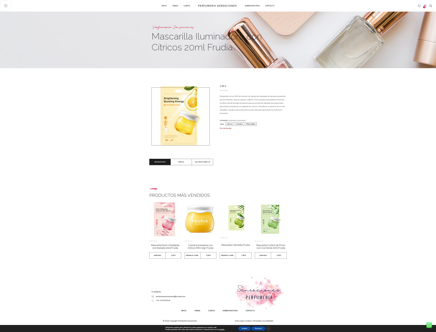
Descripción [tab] (160, 162)
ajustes (221, 329)
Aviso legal (239, 321)
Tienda (175, 6)
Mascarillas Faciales (236, 120)
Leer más (157, 255)
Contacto (269, 6)
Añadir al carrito (193, 255)
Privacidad (257, 321)
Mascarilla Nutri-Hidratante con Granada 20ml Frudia (165, 246)
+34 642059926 (163, 300)
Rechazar (258, 328)
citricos (230, 124)
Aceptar (244, 328)
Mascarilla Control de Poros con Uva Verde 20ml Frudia (270, 246)
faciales (239, 124)
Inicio (164, 6)
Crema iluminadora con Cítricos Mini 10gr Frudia (200, 246)
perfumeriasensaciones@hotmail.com (170, 296)
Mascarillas (251, 124)
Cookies (248, 321)
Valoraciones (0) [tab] (202, 162)
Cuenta (186, 6)
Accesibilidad (268, 321)
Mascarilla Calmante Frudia (235, 245)
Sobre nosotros (252, 6)
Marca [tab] (181, 162)
